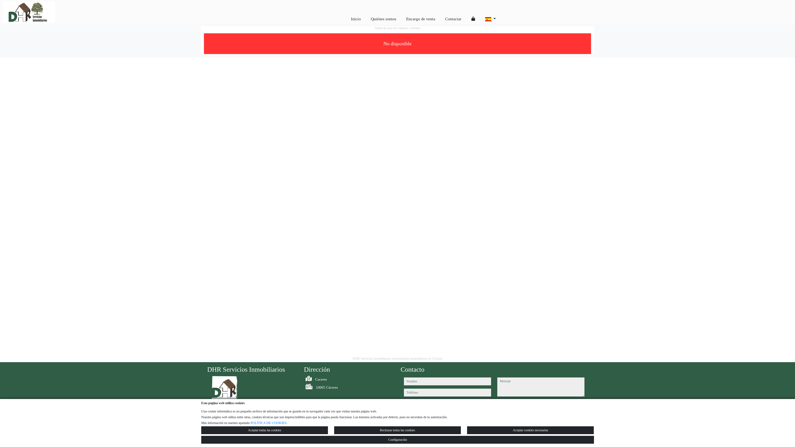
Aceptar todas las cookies (264, 430)
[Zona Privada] (473, 19)
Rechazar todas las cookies (397, 430)
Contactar (453, 19)
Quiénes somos (383, 19)
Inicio (356, 19)
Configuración (397, 439)
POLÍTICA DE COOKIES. (269, 423)
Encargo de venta (420, 19)
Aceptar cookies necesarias (530, 430)
